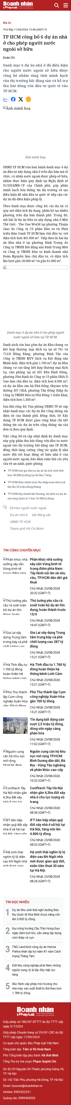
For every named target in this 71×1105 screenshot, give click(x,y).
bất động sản (41, 515)
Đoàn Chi (9, 57)
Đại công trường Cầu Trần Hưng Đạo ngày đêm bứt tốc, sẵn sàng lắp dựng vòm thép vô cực (36, 933)
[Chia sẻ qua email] (28, 99)
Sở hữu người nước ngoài (28, 508)
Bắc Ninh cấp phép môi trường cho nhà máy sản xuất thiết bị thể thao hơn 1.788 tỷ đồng (36, 988)
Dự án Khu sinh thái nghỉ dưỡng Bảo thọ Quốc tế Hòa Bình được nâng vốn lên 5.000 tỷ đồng (36, 914)
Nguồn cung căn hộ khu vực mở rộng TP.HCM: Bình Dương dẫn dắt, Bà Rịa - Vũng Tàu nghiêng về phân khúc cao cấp (48, 760)
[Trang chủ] (36, 1011)
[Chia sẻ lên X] (20, 99)
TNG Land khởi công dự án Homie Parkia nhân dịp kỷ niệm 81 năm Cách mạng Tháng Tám (36, 951)
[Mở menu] (65, 5)
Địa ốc (7, 23)
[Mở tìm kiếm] (56, 5)
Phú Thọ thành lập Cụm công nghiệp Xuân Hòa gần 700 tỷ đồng (48, 696)
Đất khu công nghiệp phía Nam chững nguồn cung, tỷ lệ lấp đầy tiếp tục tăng (36, 970)
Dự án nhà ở (18, 515)
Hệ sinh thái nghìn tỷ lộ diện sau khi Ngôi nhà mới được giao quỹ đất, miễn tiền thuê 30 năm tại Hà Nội (47, 861)
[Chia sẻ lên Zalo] (5, 99)
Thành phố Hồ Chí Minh (27, 528)
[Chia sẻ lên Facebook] (13, 99)
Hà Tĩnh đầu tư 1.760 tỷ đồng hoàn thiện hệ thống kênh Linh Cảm (48, 669)
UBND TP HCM (20, 522)
